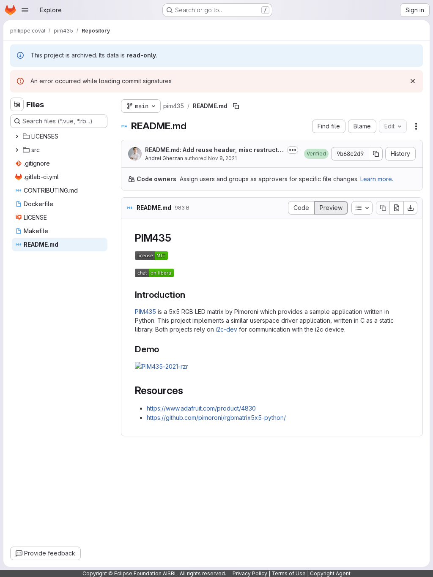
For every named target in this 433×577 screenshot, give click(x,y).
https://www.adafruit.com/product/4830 (201, 408)
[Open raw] (396, 208)
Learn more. (376, 178)
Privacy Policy (250, 573)
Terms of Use (288, 573)
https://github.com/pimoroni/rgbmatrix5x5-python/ (216, 417)
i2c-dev (226, 329)
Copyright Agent (330, 573)
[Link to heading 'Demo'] (164, 349)
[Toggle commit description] (292, 150)
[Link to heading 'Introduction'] (190, 294)
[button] (316, 154)
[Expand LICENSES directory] (17, 136)
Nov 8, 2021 (222, 158)
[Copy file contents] (382, 208)
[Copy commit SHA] (376, 154)
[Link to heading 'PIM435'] (176, 238)
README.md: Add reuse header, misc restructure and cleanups (213, 150)
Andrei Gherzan (164, 158)
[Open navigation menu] (25, 10)
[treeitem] (59, 136)
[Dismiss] (413, 81)
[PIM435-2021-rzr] (161, 366)
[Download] (410, 208)
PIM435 (145, 311)
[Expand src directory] (17, 150)
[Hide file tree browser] (17, 104)
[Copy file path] (236, 106)
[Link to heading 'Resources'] (188, 390)
